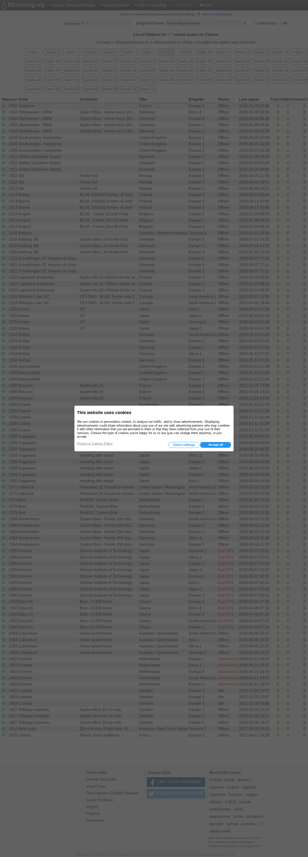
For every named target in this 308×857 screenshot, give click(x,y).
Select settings (184, 445)
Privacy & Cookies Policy (95, 443)
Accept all (215, 445)
